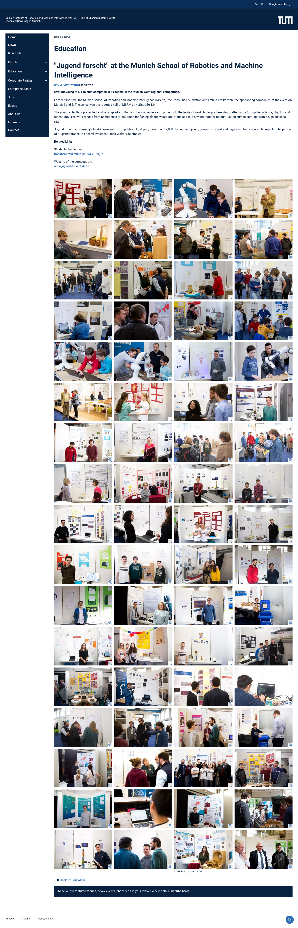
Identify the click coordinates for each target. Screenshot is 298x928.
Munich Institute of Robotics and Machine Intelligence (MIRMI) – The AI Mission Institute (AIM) (60, 17)
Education (15, 71)
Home (12, 37)
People (12, 62)
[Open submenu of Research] (45, 53)
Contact (13, 130)
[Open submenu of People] (45, 62)
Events (12, 106)
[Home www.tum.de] (285, 20)
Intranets (14, 122)
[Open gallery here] (83, 198)
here (185, 891)
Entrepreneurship (19, 89)
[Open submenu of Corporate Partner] (45, 80)
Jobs (11, 97)
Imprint (26, 918)
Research (14, 53)
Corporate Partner (20, 80)
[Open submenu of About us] (45, 114)
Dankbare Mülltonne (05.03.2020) (77, 154)
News (12, 45)
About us (14, 114)
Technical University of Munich (23, 21)
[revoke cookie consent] (290, 920)
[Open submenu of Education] (45, 71)
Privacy (9, 918)
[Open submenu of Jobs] (45, 97)
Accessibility (45, 918)
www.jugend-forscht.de (69, 166)
